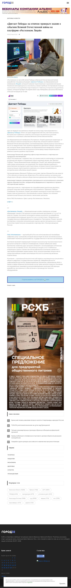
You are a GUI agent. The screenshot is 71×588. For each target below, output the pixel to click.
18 (4, 565)
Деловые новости (13, 18)
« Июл (3, 576)
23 (15, 565)
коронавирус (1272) (15, 503)
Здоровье (11, 466)
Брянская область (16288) (17, 490)
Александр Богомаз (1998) (17, 498)
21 (10, 565)
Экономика (12, 462)
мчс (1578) (56, 498)
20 (9, 565)
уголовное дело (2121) (45, 494)
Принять (62, 583)
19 (6, 565)
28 (11, 567)
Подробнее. (29, 582)
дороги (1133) (29, 503)
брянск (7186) (34, 490)
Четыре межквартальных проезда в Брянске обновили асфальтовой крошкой (35, 431)
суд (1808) (33, 498)
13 (8, 563)
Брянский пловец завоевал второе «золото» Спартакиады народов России (37, 420)
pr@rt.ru (10, 202)
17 (2, 565)
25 (4, 567)
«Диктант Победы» (37, 82)
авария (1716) (45, 498)
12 (6, 563)
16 (15, 563)
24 (2, 567)
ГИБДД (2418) (13, 494)
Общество (11, 458)
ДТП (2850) (46, 490)
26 (6, 567)
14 (10, 563)
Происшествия (13, 473)
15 (13, 563)
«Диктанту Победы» (14, 132)
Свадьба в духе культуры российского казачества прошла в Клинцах (35, 441)
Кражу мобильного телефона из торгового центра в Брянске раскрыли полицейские (36, 437)
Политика (11, 455)
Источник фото (12, 77)
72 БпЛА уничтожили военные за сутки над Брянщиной (30, 425)
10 (2, 563)
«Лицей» (18, 84)
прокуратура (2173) (28, 494)
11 (4, 563)
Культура (11, 470)
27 (8, 567)
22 (13, 565)
